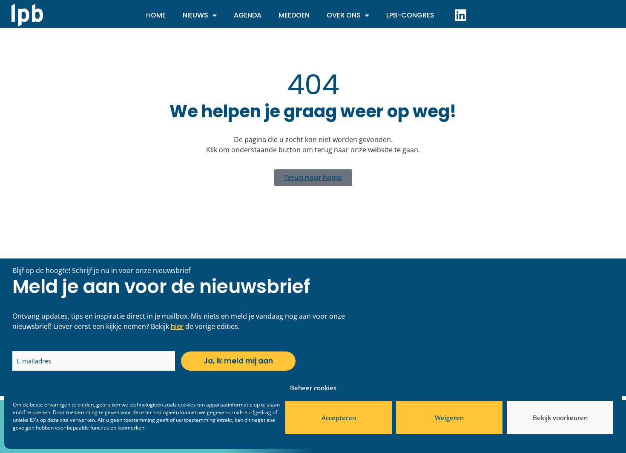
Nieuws (195, 15)
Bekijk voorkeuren (560, 417)
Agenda (247, 15)
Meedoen (294, 15)
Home (156, 15)
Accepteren (339, 417)
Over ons (344, 15)
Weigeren (449, 417)
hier (177, 326)
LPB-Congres (410, 15)
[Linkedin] (460, 15)
